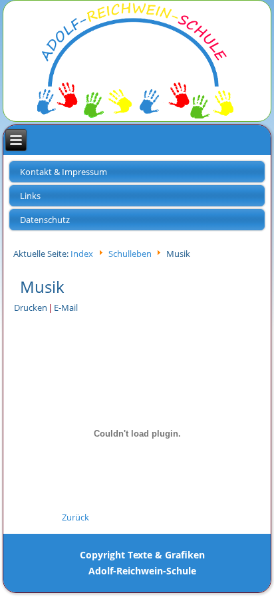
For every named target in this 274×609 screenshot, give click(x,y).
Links (30, 196)
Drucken (31, 307)
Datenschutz (45, 220)
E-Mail (66, 307)
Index (81, 254)
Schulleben (130, 254)
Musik (42, 287)
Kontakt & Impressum (63, 172)
